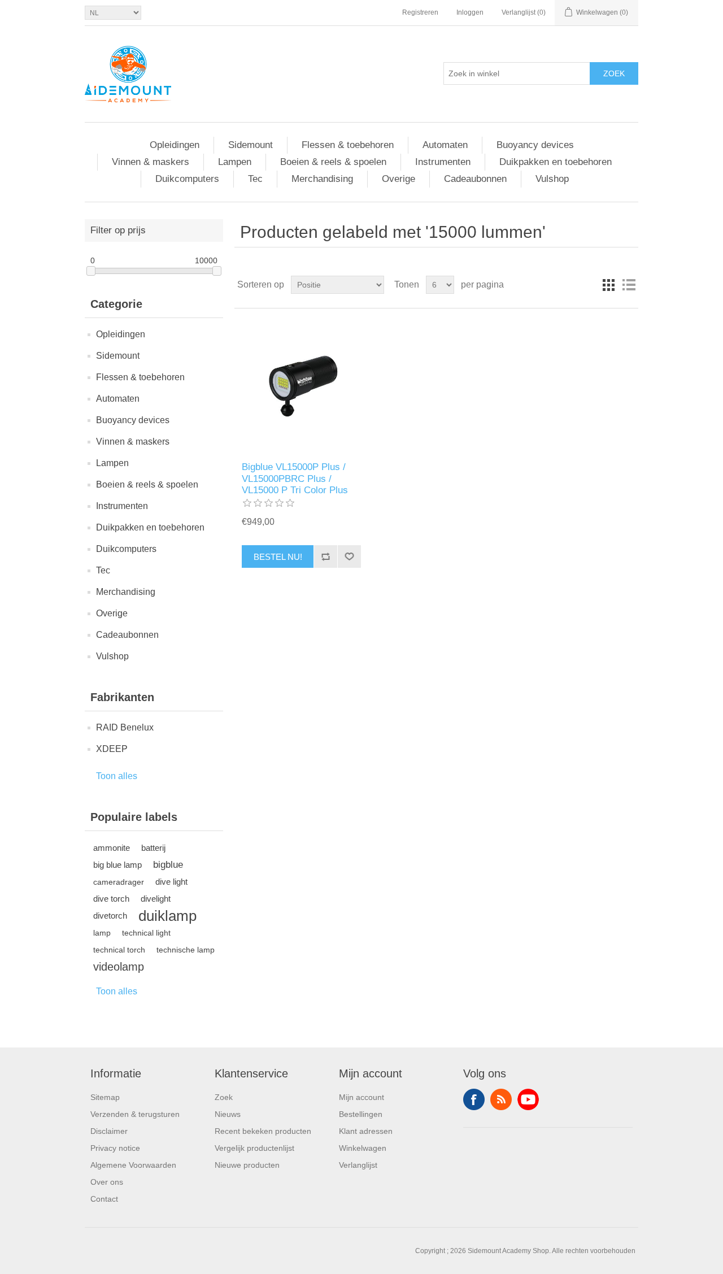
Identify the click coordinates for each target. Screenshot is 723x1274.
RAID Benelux (125, 727)
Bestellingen (360, 1114)
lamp (102, 932)
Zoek (614, 73)
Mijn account (361, 1097)
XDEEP (112, 749)
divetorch (110, 915)
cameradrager (118, 881)
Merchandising (322, 178)
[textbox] (516, 73)
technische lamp (185, 949)
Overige (398, 178)
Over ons (106, 1181)
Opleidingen (174, 145)
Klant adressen (366, 1131)
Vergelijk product (325, 556)
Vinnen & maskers (150, 161)
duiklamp (167, 916)
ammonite (111, 848)
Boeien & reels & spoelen (333, 161)
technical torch (119, 949)
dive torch (111, 898)
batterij (153, 848)
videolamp (118, 966)
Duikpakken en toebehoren (555, 161)
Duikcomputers (187, 178)
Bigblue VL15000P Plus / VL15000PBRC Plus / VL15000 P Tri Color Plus (295, 478)
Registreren (420, 12)
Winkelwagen (362, 1148)
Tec (255, 178)
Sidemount (250, 145)
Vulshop (552, 178)
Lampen (234, 161)
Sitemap (105, 1097)
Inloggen (470, 12)
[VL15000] (301, 385)
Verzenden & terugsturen (135, 1114)
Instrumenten (443, 161)
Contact (104, 1198)
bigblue (168, 864)
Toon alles (116, 776)
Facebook (474, 1099)
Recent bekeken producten (263, 1131)
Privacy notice (115, 1148)
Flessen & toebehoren (348, 145)
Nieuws (228, 1114)
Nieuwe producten (247, 1164)
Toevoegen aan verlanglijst (349, 556)
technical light (146, 932)
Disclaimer (109, 1131)
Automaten (445, 145)
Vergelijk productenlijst (254, 1148)
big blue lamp (117, 864)
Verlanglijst (358, 1164)
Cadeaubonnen (475, 178)
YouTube (528, 1099)
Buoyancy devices (535, 145)
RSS (501, 1099)
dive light (171, 881)
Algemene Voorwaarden (133, 1164)
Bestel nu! (278, 557)
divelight (156, 898)
